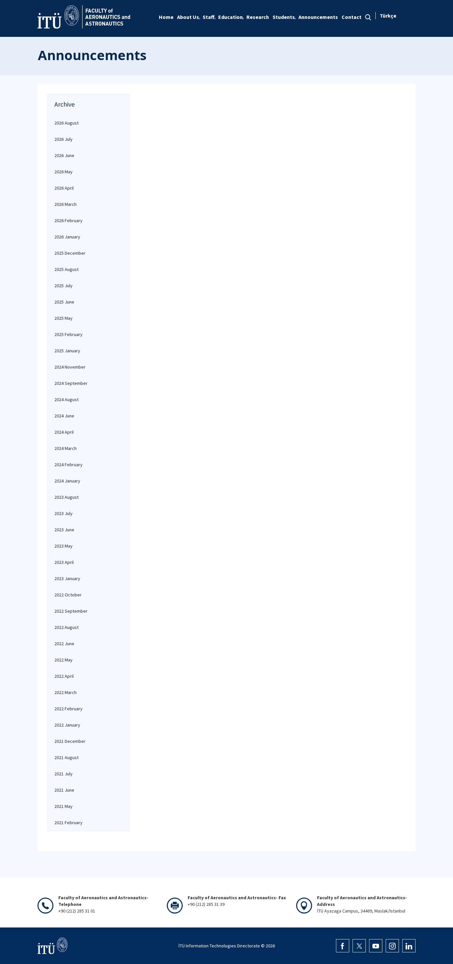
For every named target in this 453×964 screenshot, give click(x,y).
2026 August (66, 123)
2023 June (64, 530)
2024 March (65, 448)
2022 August (66, 627)
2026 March (65, 204)
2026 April (64, 188)
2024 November (70, 367)
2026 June (64, 155)
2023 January (67, 578)
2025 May (63, 318)
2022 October (68, 595)
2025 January (67, 351)
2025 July (63, 286)
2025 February (68, 334)
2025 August (66, 269)
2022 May (63, 660)
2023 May (63, 546)
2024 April (64, 432)
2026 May (63, 172)
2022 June (64, 644)
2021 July (63, 774)
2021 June (64, 790)
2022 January (67, 725)
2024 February (68, 465)
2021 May (63, 806)
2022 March (65, 692)
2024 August (66, 399)
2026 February (68, 220)
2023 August (66, 497)
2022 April (64, 676)
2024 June (64, 416)
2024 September (71, 383)
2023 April (64, 562)
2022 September (71, 611)
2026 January (67, 237)
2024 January (67, 481)
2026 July (63, 139)
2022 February (68, 709)
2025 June (64, 302)
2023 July (63, 513)
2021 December (70, 741)
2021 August (66, 757)
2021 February (68, 823)
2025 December (70, 253)
